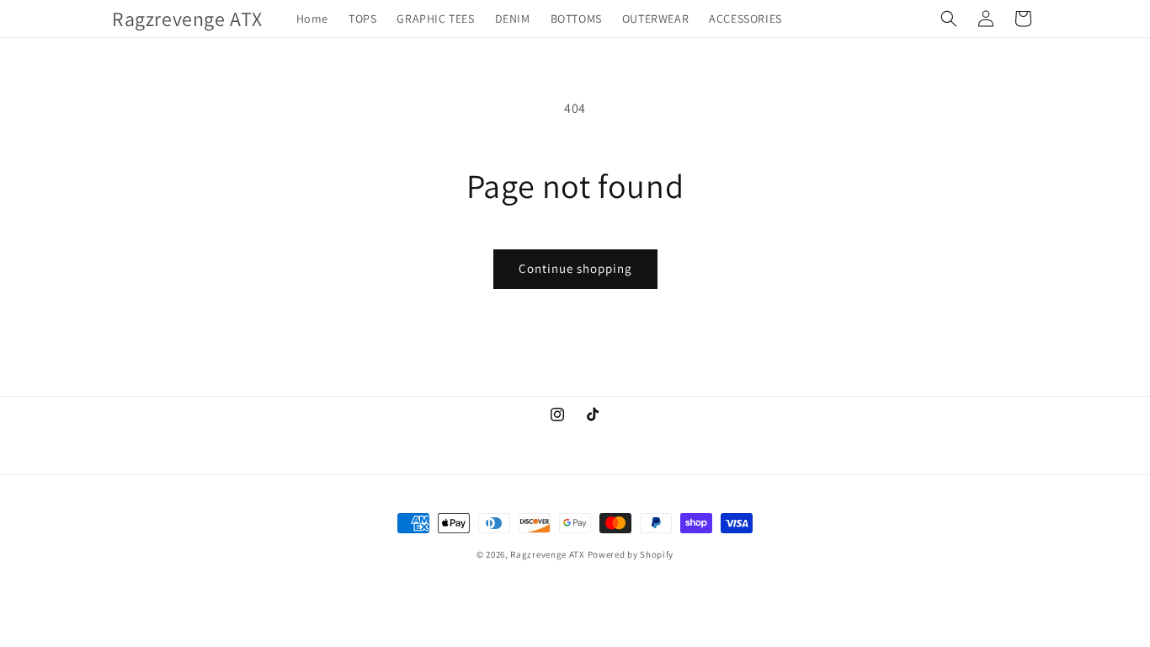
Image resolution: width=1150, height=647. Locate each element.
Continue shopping (575, 268)
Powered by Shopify (631, 554)
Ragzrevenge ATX (547, 554)
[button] (948, 18)
